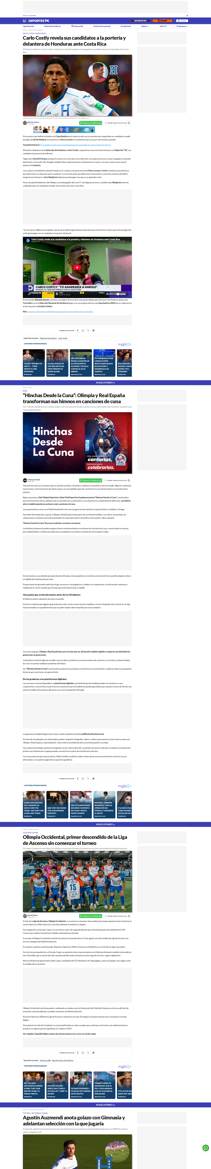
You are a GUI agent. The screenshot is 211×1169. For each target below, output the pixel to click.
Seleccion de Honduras (48, 338)
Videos (144, 26)
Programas (181, 26)
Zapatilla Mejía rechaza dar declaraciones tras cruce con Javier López (65, 1034)
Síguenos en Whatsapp (92, 123)
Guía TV (163, 26)
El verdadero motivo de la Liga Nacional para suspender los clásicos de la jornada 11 (75, 145)
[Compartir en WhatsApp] (83, 330)
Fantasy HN (32, 15)
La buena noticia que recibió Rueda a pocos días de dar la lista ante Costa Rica (60, 311)
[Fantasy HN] (162, 20)
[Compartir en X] (88, 330)
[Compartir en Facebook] (77, 330)
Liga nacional (33, 829)
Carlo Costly (62, 338)
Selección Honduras (52, 26)
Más (30, 387)
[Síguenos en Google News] (93, 330)
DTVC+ (25, 15)
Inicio (25, 30)
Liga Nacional (28, 26)
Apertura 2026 (45, 1060)
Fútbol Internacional (101, 26)
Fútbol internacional (36, 1109)
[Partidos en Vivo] (140, 20)
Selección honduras (36, 30)
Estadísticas (126, 26)
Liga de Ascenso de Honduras (62, 1060)
